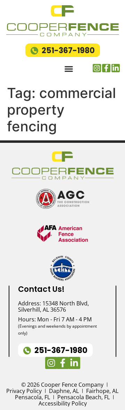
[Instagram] (97, 68)
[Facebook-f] (106, 68)
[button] (68, 69)
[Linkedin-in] (115, 68)
